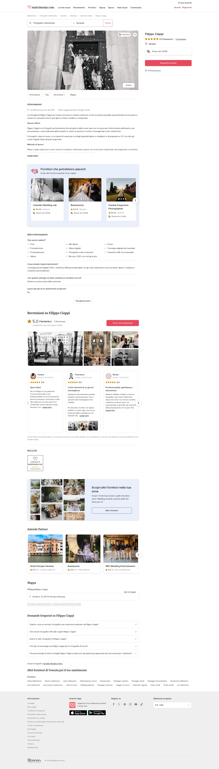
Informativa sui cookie (36, 718)
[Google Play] (97, 715)
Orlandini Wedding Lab (45, 205)
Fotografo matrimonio (49, 16)
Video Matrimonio (34, 681)
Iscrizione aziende (34, 733)
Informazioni (35, 95)
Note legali (31, 707)
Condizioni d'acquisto (36, 711)
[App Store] (78, 715)
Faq (47, 95)
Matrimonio (32, 16)
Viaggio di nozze (123, 685)
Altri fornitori (112, 510)
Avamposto (74, 566)
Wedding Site (32, 747)
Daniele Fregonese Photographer (118, 207)
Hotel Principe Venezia (42, 566)
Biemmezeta (77, 205)
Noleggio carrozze (105, 685)
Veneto (64, 16)
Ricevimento (79, 7)
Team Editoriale (33, 740)
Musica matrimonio (52, 681)
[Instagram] (130, 704)
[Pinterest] (124, 704)
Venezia (73, 16)
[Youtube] (136, 704)
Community (135, 7)
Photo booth (169, 685)
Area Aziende (186, 3)
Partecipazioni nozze (88, 681)
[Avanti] (135, 200)
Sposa (102, 7)
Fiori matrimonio (33, 685)
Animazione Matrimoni (179, 681)
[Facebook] (113, 704)
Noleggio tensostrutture (157, 681)
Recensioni (59, 95)
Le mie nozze (64, 7)
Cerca (108, 23)
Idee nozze (122, 7)
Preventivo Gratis (168, 63)
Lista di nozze (71, 685)
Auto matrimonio (70, 681)
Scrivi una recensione (123, 323)
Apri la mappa (130, 592)
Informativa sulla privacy (36, 714)
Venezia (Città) (86, 16)
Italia (161, 705)
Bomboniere (105, 681)
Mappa (73, 95)
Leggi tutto (32, 155)
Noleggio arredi (138, 681)
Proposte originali (140, 685)
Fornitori (92, 7)
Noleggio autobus (121, 681)
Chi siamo (31, 736)
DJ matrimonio (183, 685)
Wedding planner (87, 685)
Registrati (187, 7)
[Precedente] (31, 200)
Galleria (129, 85)
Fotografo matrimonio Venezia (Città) (66, 604)
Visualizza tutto (83, 301)
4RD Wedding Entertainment (120, 566)
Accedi (177, 7)
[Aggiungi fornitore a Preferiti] (135, 35)
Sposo (111, 7)
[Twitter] (119, 704)
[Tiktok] (141, 704)
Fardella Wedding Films (53, 663)
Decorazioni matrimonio (53, 685)
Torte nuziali (155, 685)
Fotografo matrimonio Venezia (39, 604)
